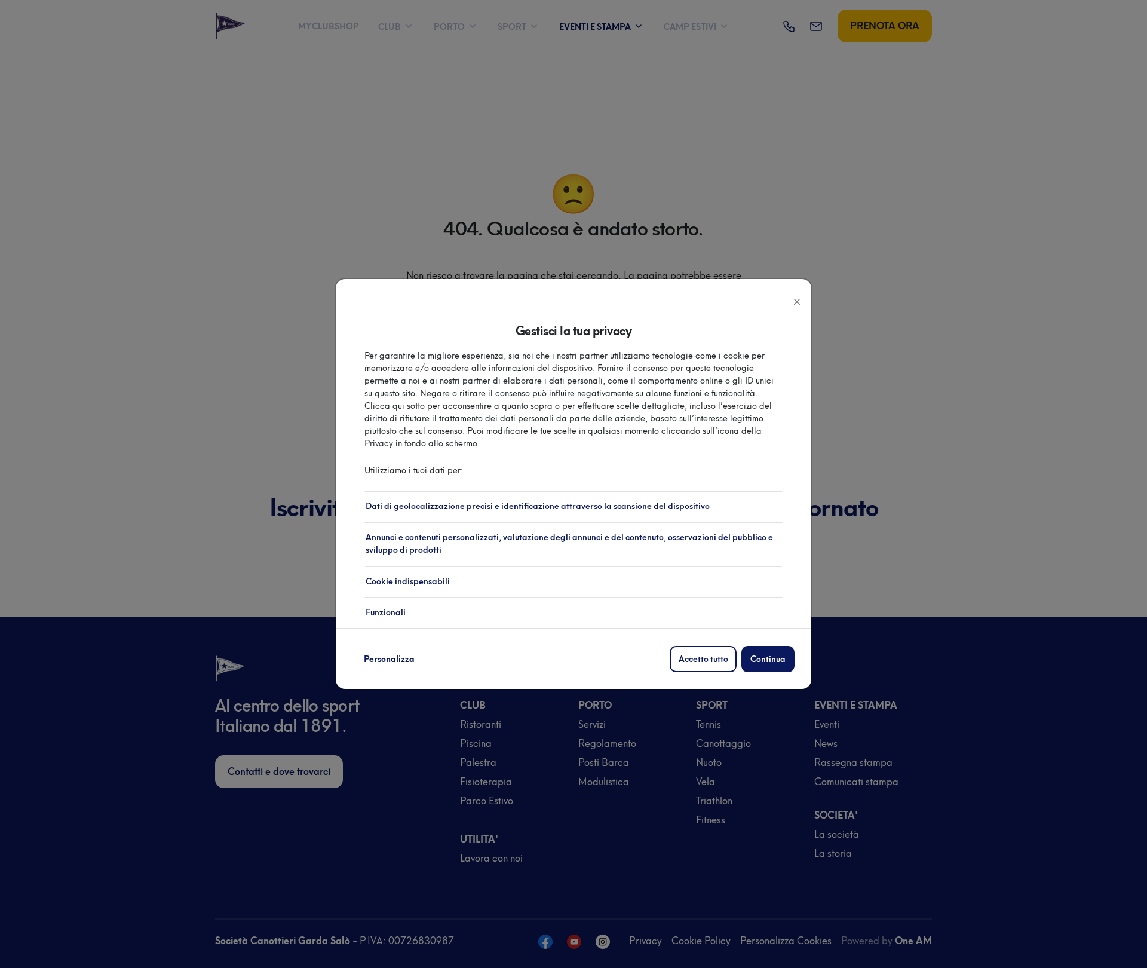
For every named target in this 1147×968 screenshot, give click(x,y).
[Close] (796, 300)
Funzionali (386, 613)
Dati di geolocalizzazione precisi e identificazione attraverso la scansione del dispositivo (538, 506)
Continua (768, 659)
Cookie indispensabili (408, 582)
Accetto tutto (703, 659)
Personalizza (389, 659)
